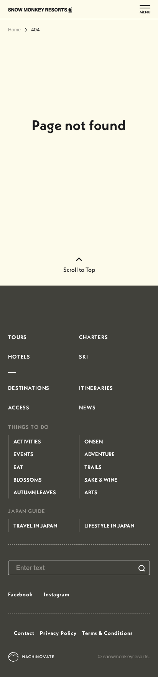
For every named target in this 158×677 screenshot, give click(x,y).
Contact (24, 633)
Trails (93, 467)
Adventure (99, 454)
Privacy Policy (58, 633)
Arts (90, 492)
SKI (83, 356)
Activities (27, 441)
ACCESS (19, 407)
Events (23, 454)
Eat (18, 467)
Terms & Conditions (107, 633)
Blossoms (27, 479)
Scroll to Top (79, 269)
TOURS (17, 337)
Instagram (56, 594)
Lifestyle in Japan (109, 525)
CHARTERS (93, 337)
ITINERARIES (96, 388)
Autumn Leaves (34, 492)
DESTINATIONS (28, 388)
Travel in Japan (35, 525)
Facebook (20, 594)
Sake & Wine (100, 479)
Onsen (93, 441)
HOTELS (19, 356)
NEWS (87, 407)
